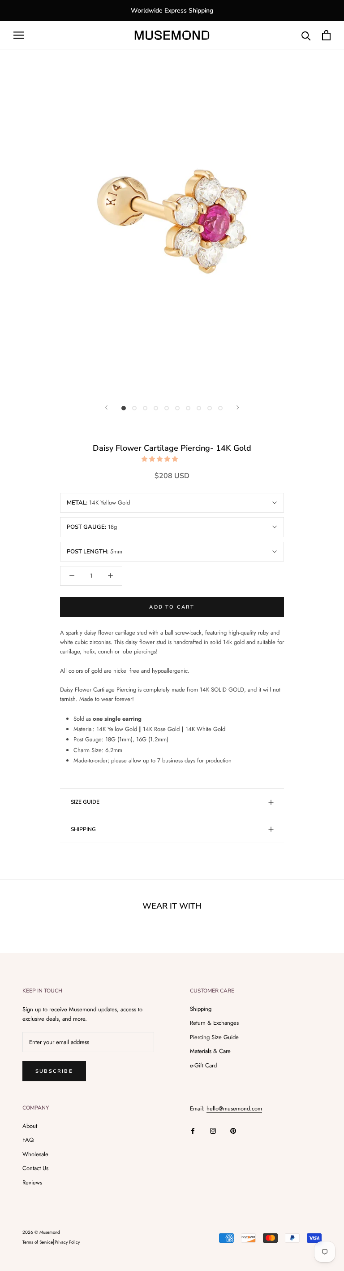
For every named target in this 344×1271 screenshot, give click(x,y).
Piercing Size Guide (214, 1037)
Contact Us (35, 1168)
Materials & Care (210, 1051)
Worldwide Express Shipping (172, 10)
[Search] (306, 35)
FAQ (28, 1140)
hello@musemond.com (234, 1108)
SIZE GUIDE (85, 801)
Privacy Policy (67, 1242)
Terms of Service (37, 1242)
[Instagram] (213, 1130)
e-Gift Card (203, 1065)
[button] (161, 459)
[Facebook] (193, 1130)
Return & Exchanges (214, 1023)
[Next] (237, 407)
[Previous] (106, 407)
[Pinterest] (233, 1130)
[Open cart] (326, 35)
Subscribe (54, 1071)
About (29, 1126)
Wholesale (35, 1154)
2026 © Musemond (41, 1232)
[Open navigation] (18, 35)
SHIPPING (83, 829)
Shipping (200, 1009)
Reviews (32, 1182)
